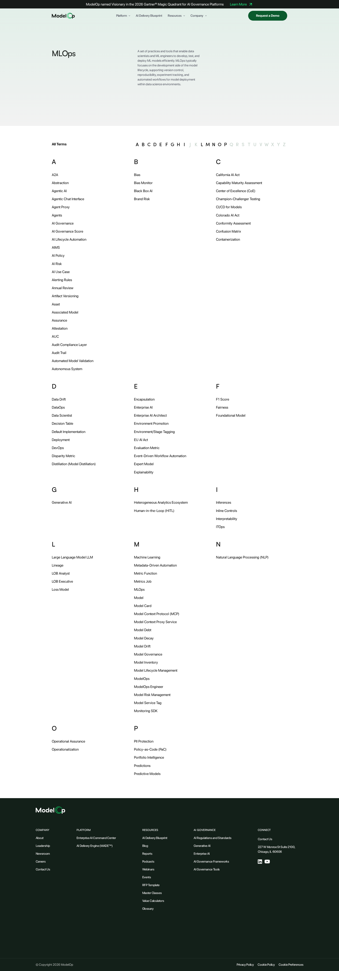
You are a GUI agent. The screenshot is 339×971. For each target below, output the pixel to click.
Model (138, 598)
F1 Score (222, 399)
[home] (63, 16)
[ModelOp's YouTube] (267, 861)
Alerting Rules (62, 280)
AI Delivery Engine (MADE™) (95, 846)
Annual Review (62, 288)
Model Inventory (146, 662)
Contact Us (43, 869)
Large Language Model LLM (72, 557)
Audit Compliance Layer (69, 345)
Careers (41, 861)
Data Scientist (62, 415)
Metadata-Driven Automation (155, 565)
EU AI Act (141, 440)
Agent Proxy (61, 207)
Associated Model (65, 312)
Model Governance (148, 654)
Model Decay (144, 638)
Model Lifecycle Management (155, 670)
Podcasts (148, 861)
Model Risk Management (152, 695)
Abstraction (60, 183)
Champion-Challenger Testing (238, 199)
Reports (147, 853)
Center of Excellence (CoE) (235, 191)
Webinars (148, 869)
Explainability (143, 472)
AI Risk (57, 264)
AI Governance (63, 223)
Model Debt (142, 630)
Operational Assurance (68, 741)
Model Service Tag (147, 703)
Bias (137, 175)
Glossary (147, 908)
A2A (55, 175)
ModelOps (141, 679)
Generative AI (62, 502)
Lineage (57, 565)
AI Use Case (61, 272)
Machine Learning (147, 557)
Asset (56, 304)
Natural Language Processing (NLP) (242, 557)
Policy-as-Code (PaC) (150, 749)
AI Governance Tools (207, 869)
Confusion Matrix (228, 231)
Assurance (59, 320)
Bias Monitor (143, 183)
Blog (145, 846)
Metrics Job (142, 581)
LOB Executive (62, 581)
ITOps (220, 527)
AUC (55, 336)
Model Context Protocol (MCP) (156, 614)
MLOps (139, 589)
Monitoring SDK (146, 711)
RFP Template (150, 885)
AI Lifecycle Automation (69, 239)
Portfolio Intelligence (149, 757)
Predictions (142, 766)
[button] (123, 15)
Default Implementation (68, 432)
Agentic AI (59, 191)
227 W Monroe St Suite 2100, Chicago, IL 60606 (276, 849)
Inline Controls (226, 511)
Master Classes (152, 893)
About (40, 838)
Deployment (61, 440)
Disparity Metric (63, 456)
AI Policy (58, 255)
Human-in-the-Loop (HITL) (154, 511)
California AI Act (228, 175)
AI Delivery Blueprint (149, 15)
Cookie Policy (266, 964)
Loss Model (60, 589)
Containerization (228, 239)
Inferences (223, 502)
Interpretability (226, 519)
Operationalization (65, 749)
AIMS (56, 247)
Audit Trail (59, 353)
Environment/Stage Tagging (154, 432)
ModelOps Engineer (148, 687)
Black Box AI (143, 191)
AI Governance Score (67, 231)
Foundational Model (230, 415)
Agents (57, 215)
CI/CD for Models (229, 207)
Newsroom (43, 853)
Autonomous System (67, 369)
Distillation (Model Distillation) (74, 464)
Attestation (59, 328)
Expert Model (144, 464)
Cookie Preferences (291, 964)
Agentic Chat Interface (68, 199)
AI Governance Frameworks (211, 861)
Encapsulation (144, 399)
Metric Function (145, 573)
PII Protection (143, 741)
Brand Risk (142, 199)
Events (146, 877)
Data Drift (59, 399)
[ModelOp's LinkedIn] (260, 861)
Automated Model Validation (72, 361)
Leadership (43, 846)
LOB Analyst (61, 573)
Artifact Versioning (65, 296)
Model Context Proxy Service (155, 622)
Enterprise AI (143, 407)
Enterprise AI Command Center (96, 838)
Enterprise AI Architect (150, 415)
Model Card (142, 606)
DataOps (58, 407)
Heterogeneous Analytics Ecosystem (161, 502)
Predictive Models (147, 774)
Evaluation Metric (146, 448)
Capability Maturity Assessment (239, 183)
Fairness (222, 407)
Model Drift (142, 646)
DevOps (58, 448)
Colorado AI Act (227, 215)
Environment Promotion (151, 423)
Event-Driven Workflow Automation (160, 456)
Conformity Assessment (233, 223)
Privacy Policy (245, 964)
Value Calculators (153, 901)
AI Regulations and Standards (212, 838)
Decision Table (62, 423)
